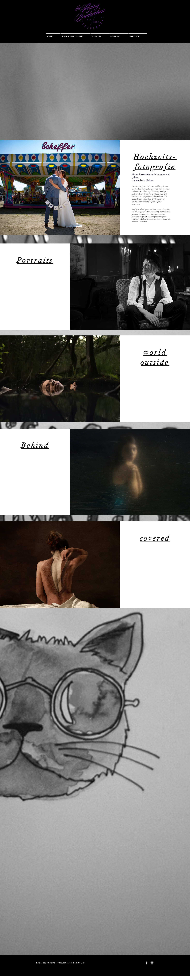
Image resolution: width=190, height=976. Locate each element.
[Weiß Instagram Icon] (152, 963)
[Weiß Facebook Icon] (146, 963)
